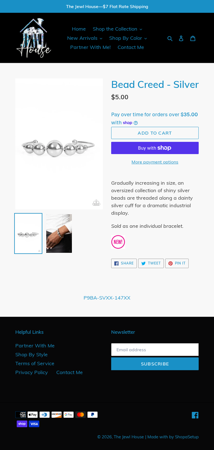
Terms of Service (34, 363)
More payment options (155, 162)
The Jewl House (129, 436)
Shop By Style (31, 354)
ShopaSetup (187, 436)
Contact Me (69, 372)
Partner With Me (35, 345)
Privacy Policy (31, 372)
